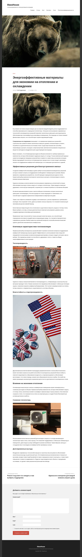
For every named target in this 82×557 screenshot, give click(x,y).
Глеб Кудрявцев (21, 90)
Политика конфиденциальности (66, 10)
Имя (14, 516)
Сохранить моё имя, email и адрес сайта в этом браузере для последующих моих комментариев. (37, 528)
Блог (43, 10)
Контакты (48, 10)
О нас (54, 10)
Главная (32, 10)
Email (14, 520)
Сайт (14, 525)
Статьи (38, 10)
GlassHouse (13, 4)
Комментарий (16, 497)
